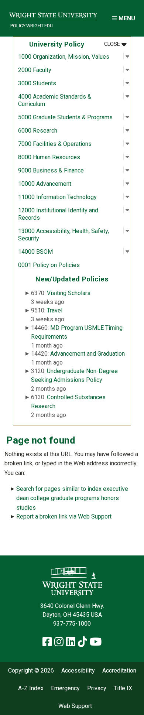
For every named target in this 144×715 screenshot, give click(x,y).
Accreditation (119, 671)
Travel (54, 310)
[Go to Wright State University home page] (53, 13)
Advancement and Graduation (87, 353)
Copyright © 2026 (31, 671)
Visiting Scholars (68, 293)
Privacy (96, 688)
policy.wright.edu (31, 25)
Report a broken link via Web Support (64, 516)
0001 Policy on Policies (49, 264)
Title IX (123, 688)
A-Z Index (31, 688)
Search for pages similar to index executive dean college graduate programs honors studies (72, 498)
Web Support (75, 706)
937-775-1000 (72, 623)
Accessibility (78, 671)
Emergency (65, 688)
